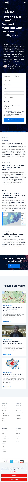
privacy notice (8, 115)
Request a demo (14, 265)
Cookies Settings (14, 471)
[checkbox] (14, 109)
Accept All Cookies (14, 479)
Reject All (14, 475)
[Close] (26, 465)
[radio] (5, 109)
